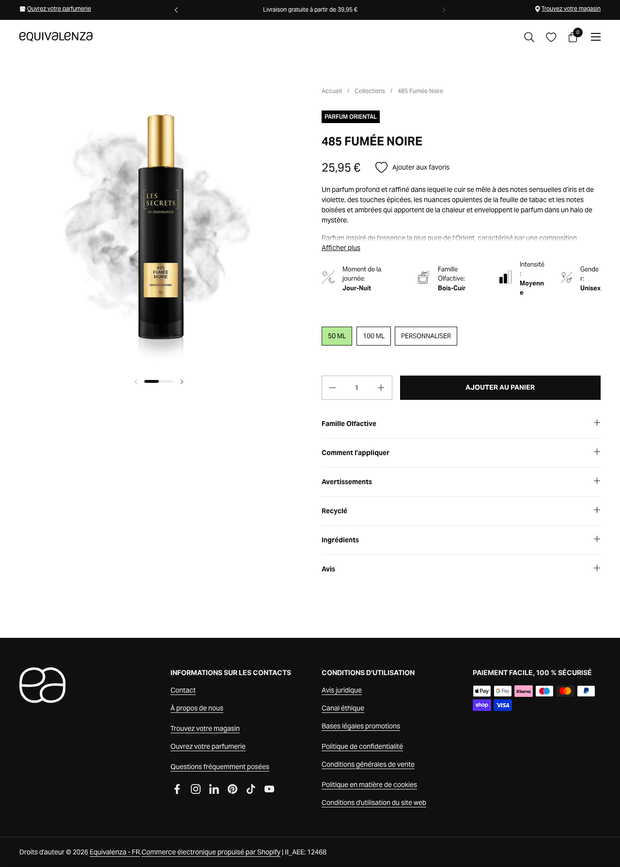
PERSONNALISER (426, 336)
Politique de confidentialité (362, 746)
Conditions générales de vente (368, 764)
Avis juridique (342, 690)
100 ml (374, 336)
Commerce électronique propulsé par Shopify (210, 852)
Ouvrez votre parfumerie (59, 8)
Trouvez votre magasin (571, 8)
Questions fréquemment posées (219, 766)
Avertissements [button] (347, 481)
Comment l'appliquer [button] (355, 452)
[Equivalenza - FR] (56, 37)
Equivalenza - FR (115, 852)
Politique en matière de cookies (369, 784)
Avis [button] (328, 569)
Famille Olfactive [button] (349, 423)
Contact (183, 690)
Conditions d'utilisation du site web (374, 802)
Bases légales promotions (361, 726)
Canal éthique (343, 708)
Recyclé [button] (334, 510)
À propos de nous (196, 708)
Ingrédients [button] (340, 540)
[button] (529, 37)
